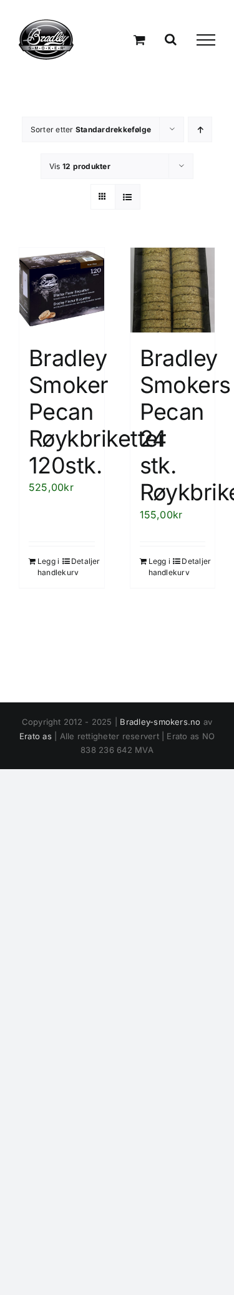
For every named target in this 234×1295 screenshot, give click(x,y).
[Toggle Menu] (206, 40)
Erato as (35, 736)
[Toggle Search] (171, 39)
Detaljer (83, 561)
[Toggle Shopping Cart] (139, 39)
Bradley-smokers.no (160, 722)
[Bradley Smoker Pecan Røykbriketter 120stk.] (61, 290)
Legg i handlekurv (49, 566)
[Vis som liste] (127, 197)
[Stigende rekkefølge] (200, 129)
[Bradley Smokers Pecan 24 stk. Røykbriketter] (172, 290)
